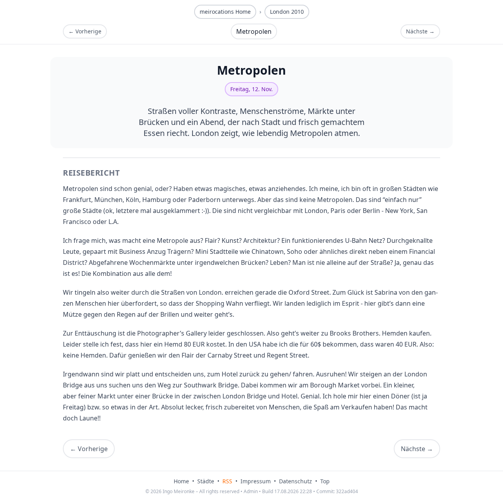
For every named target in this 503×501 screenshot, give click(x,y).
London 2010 (287, 11)
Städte (205, 481)
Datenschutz (295, 481)
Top (325, 481)
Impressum (255, 481)
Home (181, 481)
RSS (227, 481)
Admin (251, 491)
